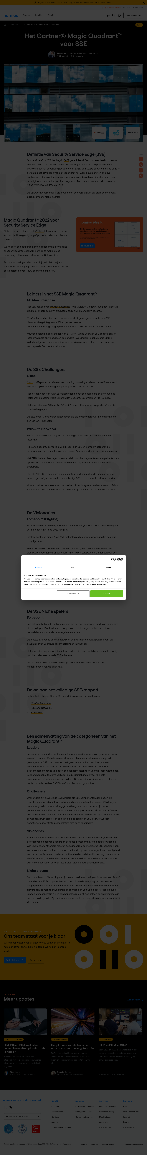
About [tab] (108, 567)
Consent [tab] (38, 568)
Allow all (106, 594)
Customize (72, 594)
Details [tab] (73, 567)
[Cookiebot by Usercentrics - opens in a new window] (113, 559)
